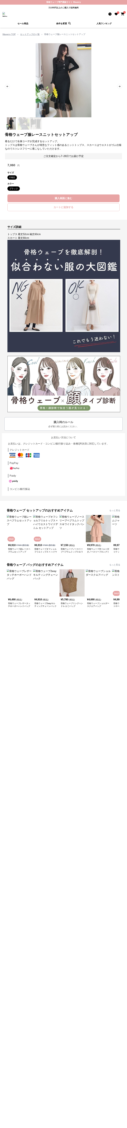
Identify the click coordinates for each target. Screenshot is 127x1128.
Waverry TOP (9, 34)
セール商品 (23, 23)
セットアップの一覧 (30, 34)
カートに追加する (63, 207)
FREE (12, 177)
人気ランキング (104, 23)
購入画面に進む (63, 198)
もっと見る (114, 510)
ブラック (13, 188)
